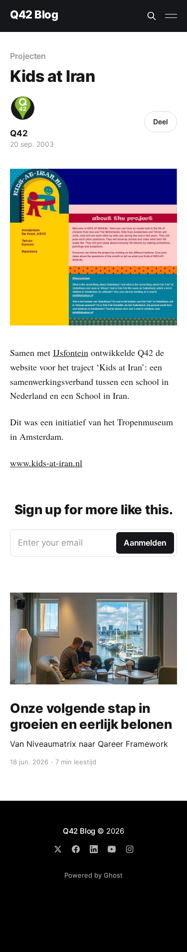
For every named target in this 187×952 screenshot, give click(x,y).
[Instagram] (130, 849)
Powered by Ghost (93, 875)
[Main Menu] (171, 15)
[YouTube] (112, 849)
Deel (160, 121)
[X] (58, 849)
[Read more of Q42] (22, 108)
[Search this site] (152, 16)
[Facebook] (76, 849)
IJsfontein (70, 352)
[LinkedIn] (94, 849)
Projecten (28, 56)
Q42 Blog (34, 14)
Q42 (19, 133)
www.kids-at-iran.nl (46, 463)
